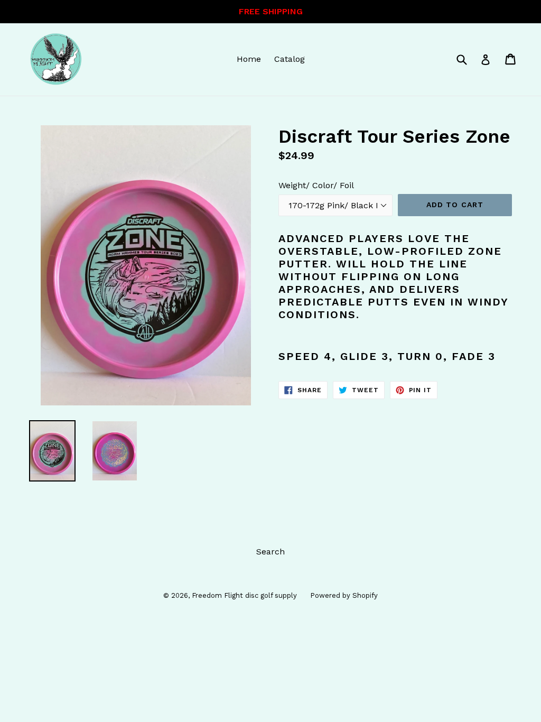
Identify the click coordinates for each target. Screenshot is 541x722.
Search (270, 552)
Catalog (289, 59)
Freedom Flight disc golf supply (244, 595)
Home (249, 59)
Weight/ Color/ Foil (316, 185)
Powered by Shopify (344, 595)
